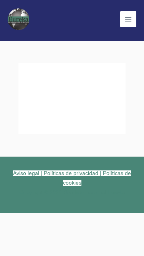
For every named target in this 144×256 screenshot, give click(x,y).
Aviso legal (26, 173)
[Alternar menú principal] (128, 19)
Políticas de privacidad (71, 173)
